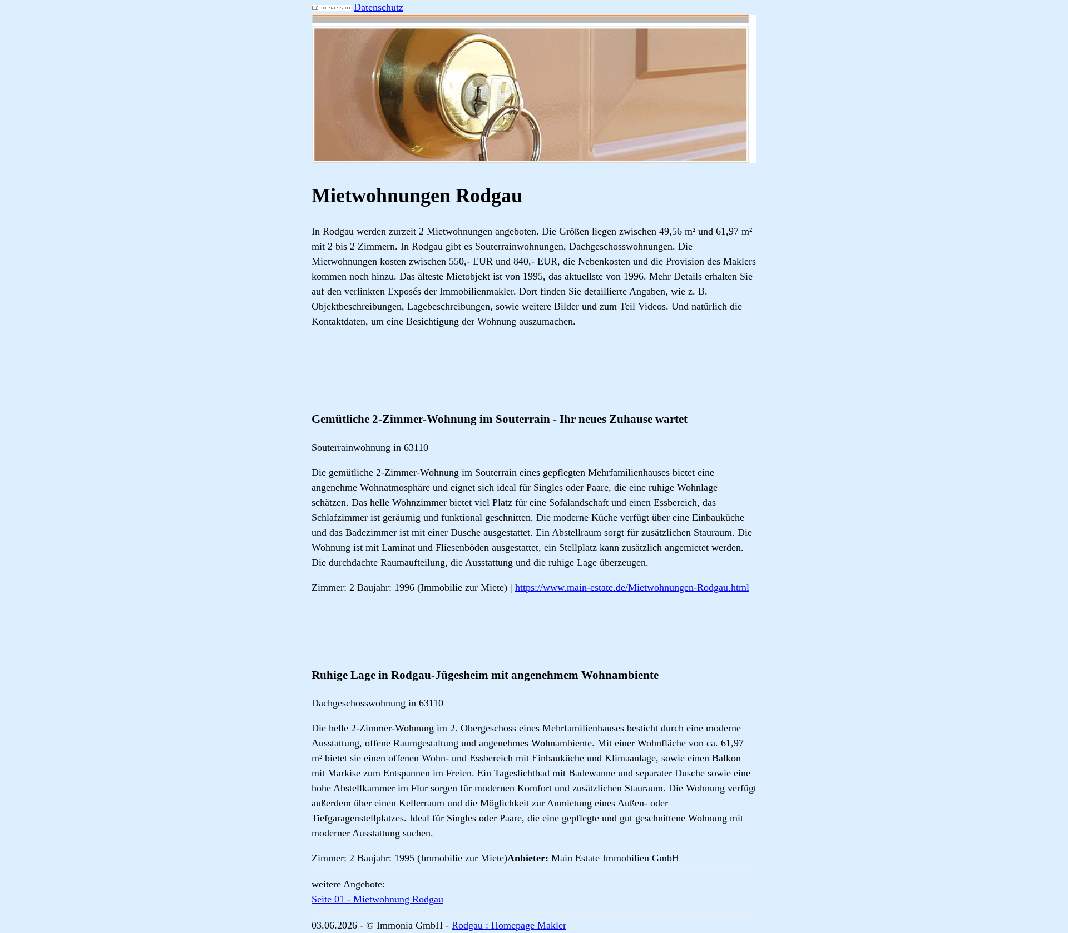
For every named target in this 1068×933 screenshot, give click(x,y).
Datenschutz (378, 7)
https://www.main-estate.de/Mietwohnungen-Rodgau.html (632, 587)
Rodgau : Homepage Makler (509, 925)
